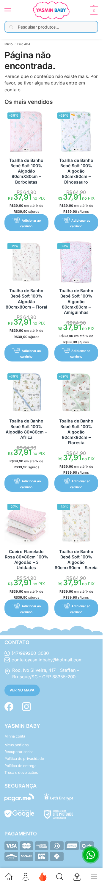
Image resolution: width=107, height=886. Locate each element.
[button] (93, 10)
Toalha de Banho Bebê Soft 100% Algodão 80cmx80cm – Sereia (76, 559)
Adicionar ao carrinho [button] (30, 223)
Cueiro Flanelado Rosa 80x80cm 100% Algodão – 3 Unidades (26, 559)
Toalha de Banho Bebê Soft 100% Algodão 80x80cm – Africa (26, 429)
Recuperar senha (19, 751)
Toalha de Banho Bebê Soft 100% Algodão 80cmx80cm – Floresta (76, 431)
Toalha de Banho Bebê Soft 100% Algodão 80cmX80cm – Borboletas (26, 171)
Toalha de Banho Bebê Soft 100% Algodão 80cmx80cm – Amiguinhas (76, 301)
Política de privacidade (24, 758)
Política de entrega (20, 765)
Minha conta (14, 736)
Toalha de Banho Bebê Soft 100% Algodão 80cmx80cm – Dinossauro (76, 171)
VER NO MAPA (22, 690)
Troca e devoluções (21, 772)
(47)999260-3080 (30, 653)
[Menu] (13, 10)
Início (8, 44)
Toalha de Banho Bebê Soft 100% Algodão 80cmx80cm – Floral (26, 298)
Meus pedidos (16, 745)
